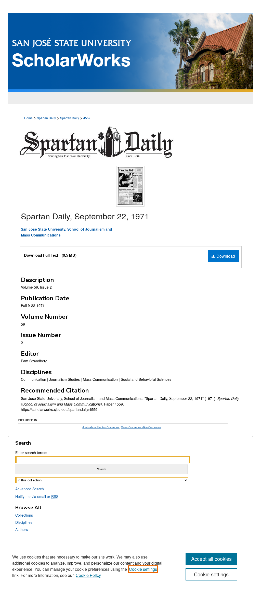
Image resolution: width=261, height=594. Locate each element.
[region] (130, 566)
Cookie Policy (88, 575)
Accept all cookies (211, 558)
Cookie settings (143, 569)
